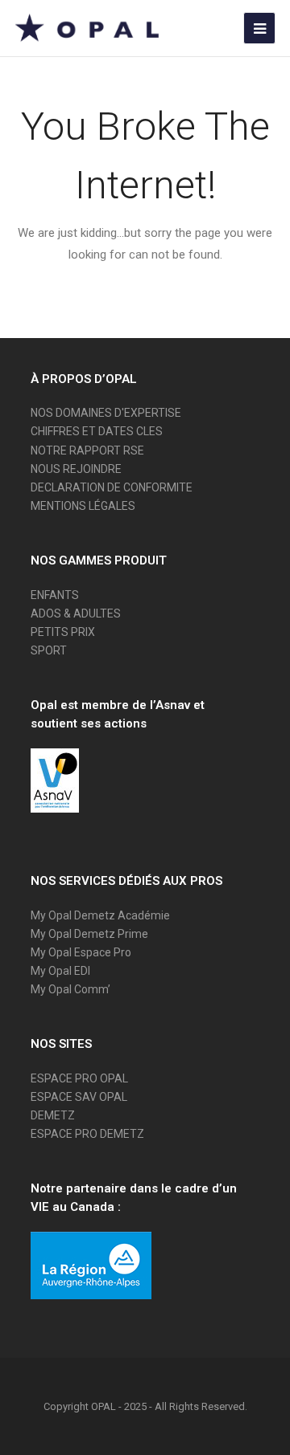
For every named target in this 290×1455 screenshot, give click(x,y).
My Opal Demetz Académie (100, 915)
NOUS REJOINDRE (76, 469)
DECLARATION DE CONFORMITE (112, 487)
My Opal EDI (60, 970)
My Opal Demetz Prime (89, 933)
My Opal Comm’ (70, 989)
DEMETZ (53, 1115)
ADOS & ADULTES (76, 613)
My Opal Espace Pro (81, 952)
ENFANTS (55, 595)
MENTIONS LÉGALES (83, 505)
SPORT (49, 650)
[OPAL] (87, 27)
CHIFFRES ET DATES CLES (97, 431)
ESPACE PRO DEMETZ (87, 1133)
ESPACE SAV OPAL (79, 1096)
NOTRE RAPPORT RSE (87, 450)
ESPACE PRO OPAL (79, 1078)
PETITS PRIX (63, 632)
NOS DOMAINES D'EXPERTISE (106, 412)
